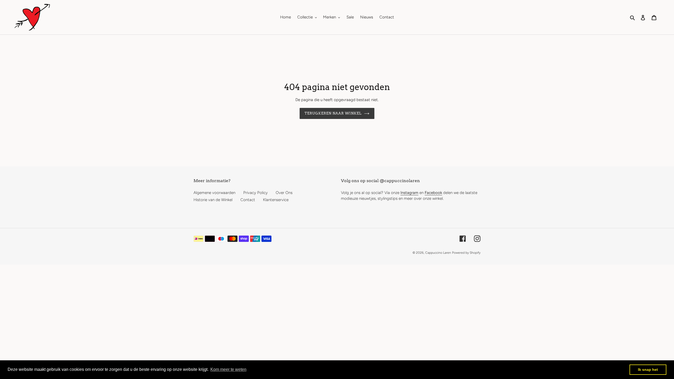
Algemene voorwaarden (214, 192)
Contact (247, 199)
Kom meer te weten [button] (228, 369)
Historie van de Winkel (213, 199)
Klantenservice (276, 199)
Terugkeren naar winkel (333, 113)
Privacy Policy (255, 192)
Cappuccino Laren (438, 253)
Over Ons (284, 192)
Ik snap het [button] (648, 369)
